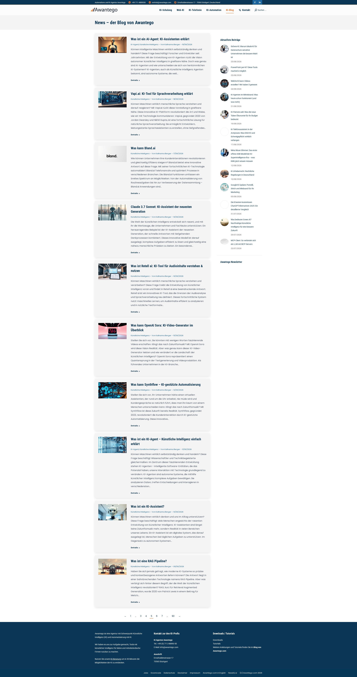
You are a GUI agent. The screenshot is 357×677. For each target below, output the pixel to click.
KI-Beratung (116, 659)
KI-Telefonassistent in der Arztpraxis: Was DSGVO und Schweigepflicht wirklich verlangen (243, 134)
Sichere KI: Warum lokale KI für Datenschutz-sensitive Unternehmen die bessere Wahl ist (244, 51)
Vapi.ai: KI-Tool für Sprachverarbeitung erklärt (162, 94)
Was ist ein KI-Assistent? (147, 506)
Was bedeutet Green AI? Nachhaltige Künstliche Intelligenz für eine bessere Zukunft (242, 225)
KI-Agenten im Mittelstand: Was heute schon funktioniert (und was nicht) (244, 98)
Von (170, 44)
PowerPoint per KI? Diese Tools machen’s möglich (244, 69)
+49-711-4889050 (139, 2)
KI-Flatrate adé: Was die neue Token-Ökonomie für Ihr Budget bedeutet (244, 115)
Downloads (218, 640)
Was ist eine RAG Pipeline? (149, 561)
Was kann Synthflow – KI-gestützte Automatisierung (166, 385)
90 (173, 616)
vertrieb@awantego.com (161, 2)
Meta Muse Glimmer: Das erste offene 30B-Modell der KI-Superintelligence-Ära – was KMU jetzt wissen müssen (244, 155)
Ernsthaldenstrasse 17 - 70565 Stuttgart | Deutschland (199, 2)
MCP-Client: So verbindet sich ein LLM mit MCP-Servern (243, 242)
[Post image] (224, 49)
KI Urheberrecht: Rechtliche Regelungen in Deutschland (242, 173)
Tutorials (216, 644)
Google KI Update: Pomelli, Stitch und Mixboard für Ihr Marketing (242, 188)
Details (134, 80)
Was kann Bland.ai (143, 148)
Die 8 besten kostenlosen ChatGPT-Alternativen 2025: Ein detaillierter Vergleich (244, 206)
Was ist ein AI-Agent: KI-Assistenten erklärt (160, 39)
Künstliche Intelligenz (149, 44)
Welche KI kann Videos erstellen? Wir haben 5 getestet (244, 83)
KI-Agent (135, 44)
